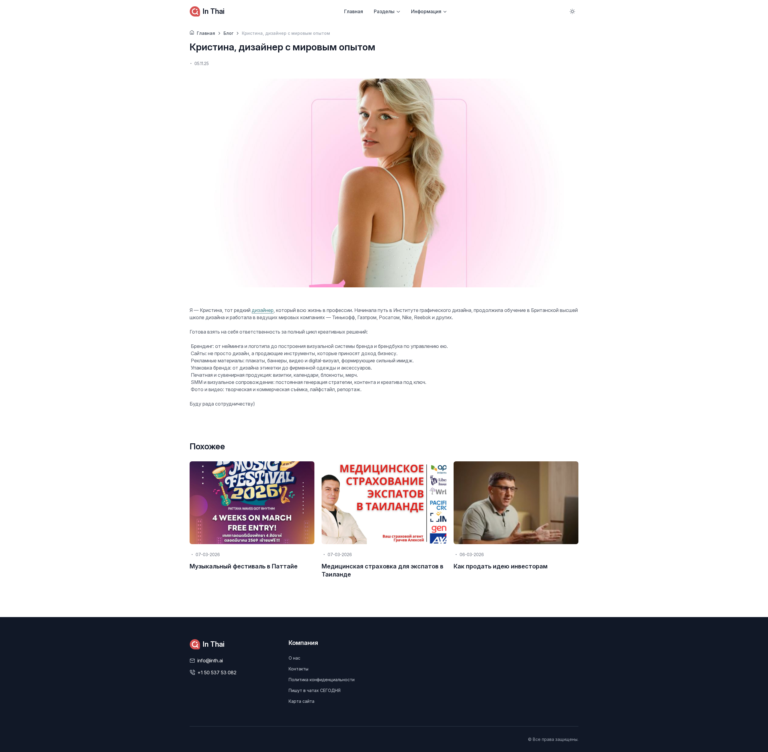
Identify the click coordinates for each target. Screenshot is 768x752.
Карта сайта (301, 701)
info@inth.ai (210, 661)
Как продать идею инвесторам (501, 566)
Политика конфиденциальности (322, 679)
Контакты (298, 668)
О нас (294, 658)
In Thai (213, 11)
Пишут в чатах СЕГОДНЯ (314, 690)
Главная (353, 11)
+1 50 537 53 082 (216, 673)
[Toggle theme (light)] (572, 11)
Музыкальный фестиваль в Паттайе (244, 566)
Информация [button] (426, 11)
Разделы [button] (384, 11)
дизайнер (263, 310)
